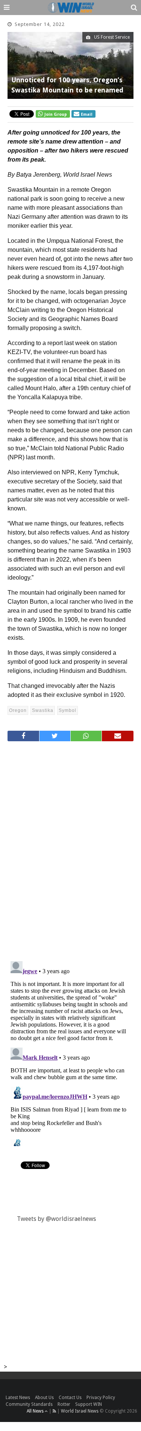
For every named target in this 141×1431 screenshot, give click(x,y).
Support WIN (88, 1404)
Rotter (64, 1404)
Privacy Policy (100, 1397)
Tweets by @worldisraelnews (56, 1218)
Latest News (18, 1397)
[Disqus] (70, 848)
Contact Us (70, 1397)
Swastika (42, 710)
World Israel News (80, 1411)
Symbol (67, 710)
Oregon (18, 710)
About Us (44, 1397)
